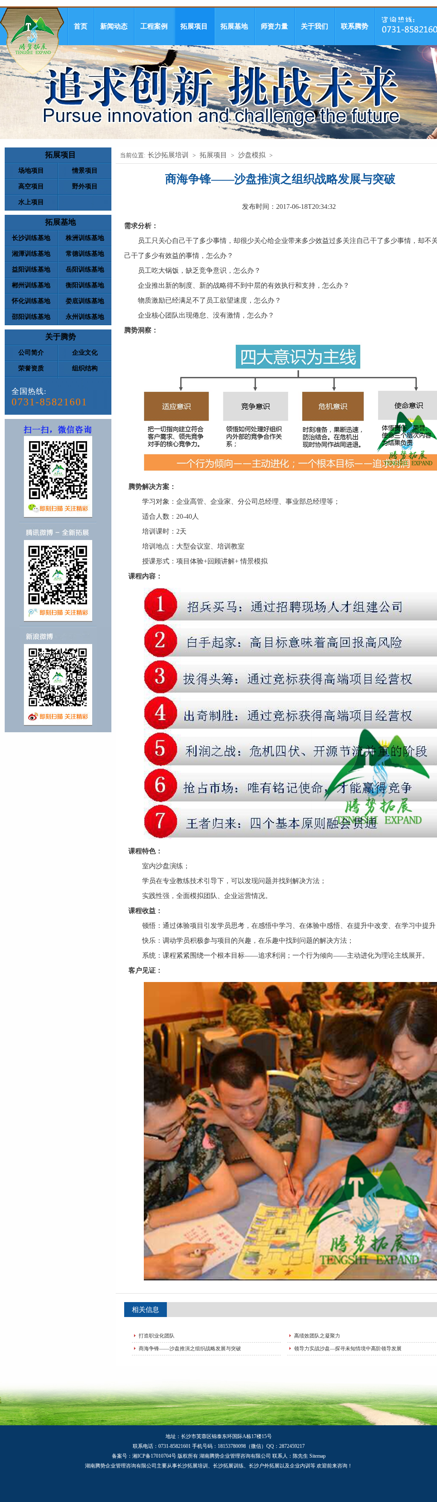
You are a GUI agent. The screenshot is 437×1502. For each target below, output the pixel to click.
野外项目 (85, 186)
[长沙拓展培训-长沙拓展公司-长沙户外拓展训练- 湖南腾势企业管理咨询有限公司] (32, 41)
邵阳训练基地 (31, 316)
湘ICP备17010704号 (154, 1456)
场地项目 (31, 170)
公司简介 (31, 352)
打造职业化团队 (157, 1336)
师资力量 (274, 26)
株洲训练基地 (85, 237)
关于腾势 (60, 336)
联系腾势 (354, 26)
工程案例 (154, 26)
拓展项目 (194, 26)
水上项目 (31, 202)
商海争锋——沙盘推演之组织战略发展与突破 (190, 1349)
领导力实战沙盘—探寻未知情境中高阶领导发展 (348, 1349)
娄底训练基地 (85, 301)
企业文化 (85, 352)
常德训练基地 (85, 253)
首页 (80, 26)
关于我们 (314, 26)
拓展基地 (234, 26)
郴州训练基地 (31, 285)
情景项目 (85, 170)
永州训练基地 (85, 316)
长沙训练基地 (31, 237)
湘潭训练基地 (31, 253)
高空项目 (31, 186)
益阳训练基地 (31, 269)
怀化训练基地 (31, 301)
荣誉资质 (31, 368)
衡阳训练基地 (85, 285)
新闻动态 (114, 26)
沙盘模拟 (251, 155)
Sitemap (317, 1456)
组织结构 (85, 368)
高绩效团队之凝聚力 (317, 1336)
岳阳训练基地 (85, 269)
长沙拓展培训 (168, 155)
